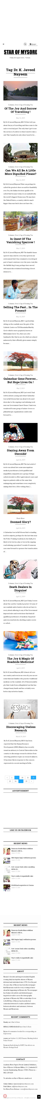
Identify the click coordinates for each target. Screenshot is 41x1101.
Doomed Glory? (20, 522)
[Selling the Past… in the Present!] (20, 299)
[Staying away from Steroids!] (20, 442)
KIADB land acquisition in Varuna (22, 885)
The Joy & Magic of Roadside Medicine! (20, 660)
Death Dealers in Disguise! (20, 588)
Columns (11, 105)
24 (15, 781)
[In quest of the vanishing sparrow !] (20, 230)
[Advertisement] (20, 20)
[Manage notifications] (5, 1096)
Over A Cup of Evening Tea (24, 105)
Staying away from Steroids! (20, 452)
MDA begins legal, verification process (23, 858)
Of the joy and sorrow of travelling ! (20, 110)
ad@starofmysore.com (19, 1086)
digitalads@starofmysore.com (23, 1084)
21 (28, 778)
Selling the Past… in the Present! (20, 308)
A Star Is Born (15, 1022)
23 (10, 781)
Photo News (20, 518)
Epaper (33, 44)
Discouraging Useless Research (21, 728)
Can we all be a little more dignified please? (20, 172)
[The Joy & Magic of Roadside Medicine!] (20, 650)
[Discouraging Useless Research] (21, 718)
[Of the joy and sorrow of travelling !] (20, 100)
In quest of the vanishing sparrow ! (20, 240)
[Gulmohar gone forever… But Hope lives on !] (20, 370)
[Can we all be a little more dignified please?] (20, 162)
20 (22, 778)
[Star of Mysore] (20, 52)
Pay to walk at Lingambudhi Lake (22, 876)
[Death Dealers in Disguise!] (20, 578)
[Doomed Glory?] (20, 513)
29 (26, 781)
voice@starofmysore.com (28, 1089)
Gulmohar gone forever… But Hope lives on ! (21, 380)
